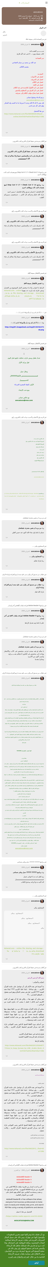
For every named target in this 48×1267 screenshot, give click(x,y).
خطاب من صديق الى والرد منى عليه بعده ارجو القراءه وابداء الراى (23, 574)
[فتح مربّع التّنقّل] (45, 2)
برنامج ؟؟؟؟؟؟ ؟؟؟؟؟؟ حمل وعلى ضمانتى (30, 862)
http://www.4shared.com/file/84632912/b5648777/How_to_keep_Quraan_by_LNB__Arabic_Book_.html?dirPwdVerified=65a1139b (24, 1048)
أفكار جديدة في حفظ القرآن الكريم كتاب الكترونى (28, 141)
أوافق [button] (36, 1263)
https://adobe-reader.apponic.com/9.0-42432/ (24, 1216)
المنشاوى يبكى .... (38, 546)
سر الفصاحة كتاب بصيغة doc (35, 39)
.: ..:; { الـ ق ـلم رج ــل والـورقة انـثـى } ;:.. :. (30, 312)
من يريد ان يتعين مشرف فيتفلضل (33, 518)
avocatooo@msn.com (35, 100)
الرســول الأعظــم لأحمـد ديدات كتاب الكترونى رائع (28, 211)
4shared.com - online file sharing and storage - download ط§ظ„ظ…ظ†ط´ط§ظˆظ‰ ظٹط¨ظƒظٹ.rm (24, 951)
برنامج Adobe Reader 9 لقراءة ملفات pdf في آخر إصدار (26, 605)
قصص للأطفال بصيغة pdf (36, 273)
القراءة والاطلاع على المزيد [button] (18, 1257)
